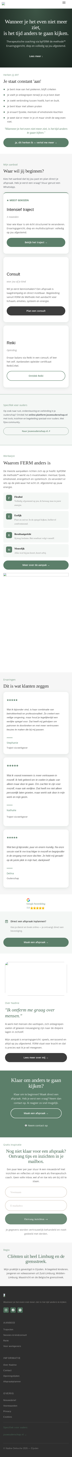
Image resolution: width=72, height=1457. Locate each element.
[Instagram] (6, 1310)
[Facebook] (13, 1310)
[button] (63, 2)
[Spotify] (20, 1310)
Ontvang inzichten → (36, 1219)
